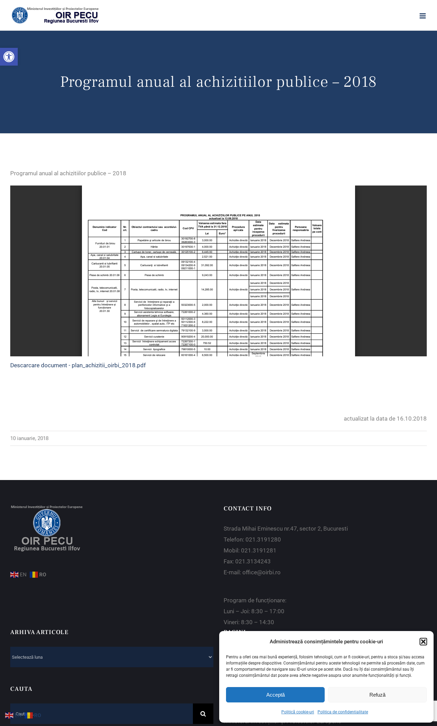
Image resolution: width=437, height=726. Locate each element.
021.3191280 (263, 539)
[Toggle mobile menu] (423, 15)
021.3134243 (253, 561)
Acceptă (275, 695)
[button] (9, 57)
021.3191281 (259, 550)
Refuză (377, 695)
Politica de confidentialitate (343, 712)
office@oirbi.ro (261, 572)
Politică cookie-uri (297, 712)
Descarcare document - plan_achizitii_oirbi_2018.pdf (78, 365)
